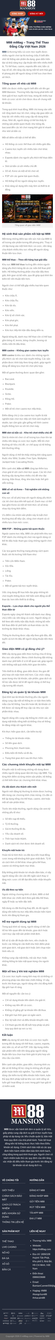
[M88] (27, 5)
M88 (4, 52)
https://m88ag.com (42, 1249)
